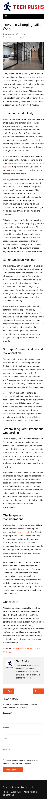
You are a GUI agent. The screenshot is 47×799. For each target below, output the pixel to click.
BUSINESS (9, 37)
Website (6, 749)
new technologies (26, 532)
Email (6, 738)
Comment (7, 713)
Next (37, 691)
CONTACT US (8, 795)
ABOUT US (16, 792)
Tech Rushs (9, 34)
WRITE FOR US (30, 792)
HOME (5, 792)
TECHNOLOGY (20, 37)
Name (6, 728)
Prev (10, 691)
